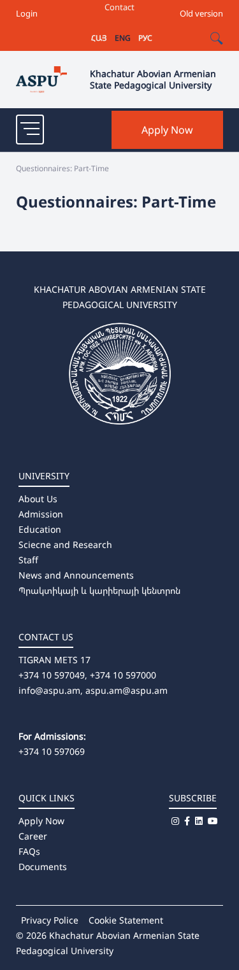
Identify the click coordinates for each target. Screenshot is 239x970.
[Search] (216, 38)
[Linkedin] (199, 821)
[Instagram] (175, 821)
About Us (37, 499)
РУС (145, 37)
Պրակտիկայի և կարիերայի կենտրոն (99, 590)
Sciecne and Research (65, 544)
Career (32, 836)
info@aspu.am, (50, 690)
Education (39, 529)
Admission (40, 514)
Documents (42, 867)
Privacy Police (49, 920)
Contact (119, 7)
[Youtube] (213, 821)
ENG (123, 37)
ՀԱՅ (99, 37)
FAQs (29, 851)
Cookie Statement (126, 920)
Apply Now (167, 130)
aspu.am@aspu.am (126, 690)
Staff (28, 560)
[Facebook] (187, 821)
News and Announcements (76, 575)
